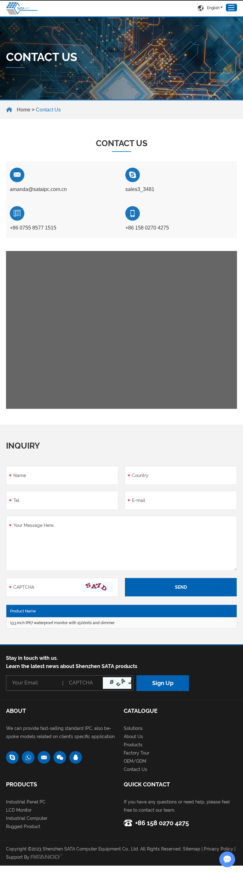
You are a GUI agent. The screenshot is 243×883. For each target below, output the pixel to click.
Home (23, 109)
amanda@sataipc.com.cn (38, 189)
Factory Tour (136, 752)
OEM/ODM (135, 761)
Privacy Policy (218, 848)
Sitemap (191, 848)
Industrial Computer (26, 818)
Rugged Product (23, 826)
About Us (133, 736)
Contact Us (135, 769)
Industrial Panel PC (26, 801)
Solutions (133, 728)
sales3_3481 (139, 189)
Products (133, 744)
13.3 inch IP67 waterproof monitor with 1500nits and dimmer (62, 623)
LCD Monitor (19, 810)
